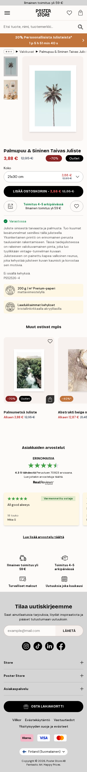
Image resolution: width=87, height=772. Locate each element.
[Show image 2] (11, 90)
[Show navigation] (7, 13)
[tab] (69, 13)
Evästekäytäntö (37, 720)
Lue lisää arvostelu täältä (43, 537)
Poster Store (54, 761)
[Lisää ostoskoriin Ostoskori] (50, 399)
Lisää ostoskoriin (43, 191)
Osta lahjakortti (47, 706)
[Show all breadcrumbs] (9, 51)
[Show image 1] (11, 66)
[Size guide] (10, 206)
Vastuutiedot (64, 720)
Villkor (16, 720)
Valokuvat (26, 52)
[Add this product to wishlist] (76, 206)
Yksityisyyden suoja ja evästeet (43, 726)
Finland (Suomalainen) (44, 752)
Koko (7, 168)
